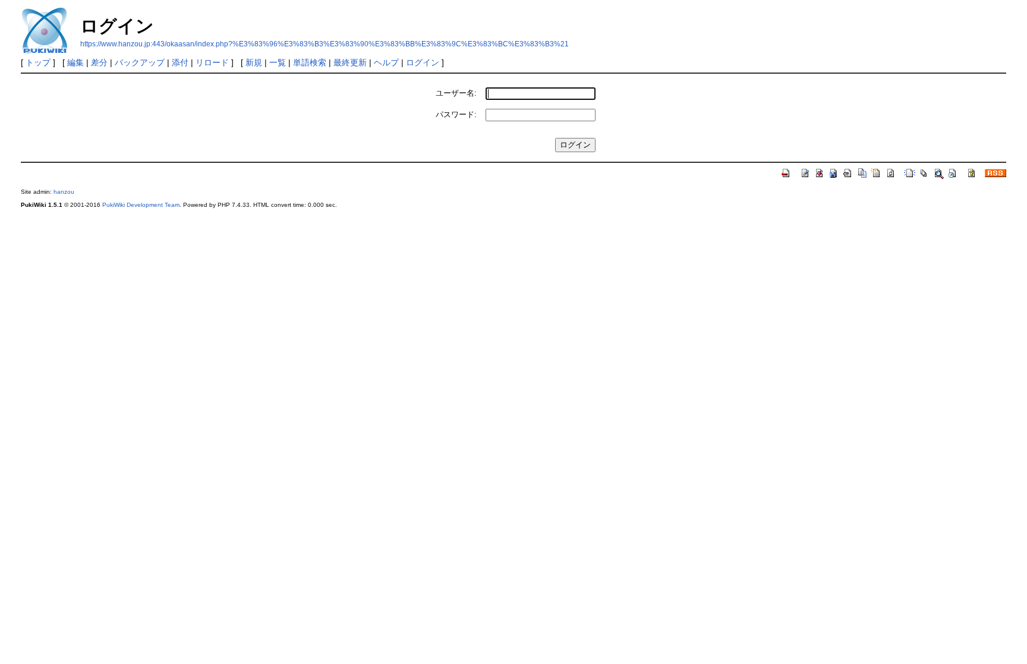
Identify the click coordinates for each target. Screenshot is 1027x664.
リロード (212, 62)
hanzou (63, 191)
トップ (38, 62)
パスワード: (456, 114)
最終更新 (350, 62)
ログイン (422, 62)
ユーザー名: (456, 93)
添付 (180, 62)
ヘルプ (386, 62)
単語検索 (309, 62)
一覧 (277, 62)
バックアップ (140, 62)
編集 (75, 62)
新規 (253, 62)
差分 (99, 62)
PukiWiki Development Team (140, 205)
